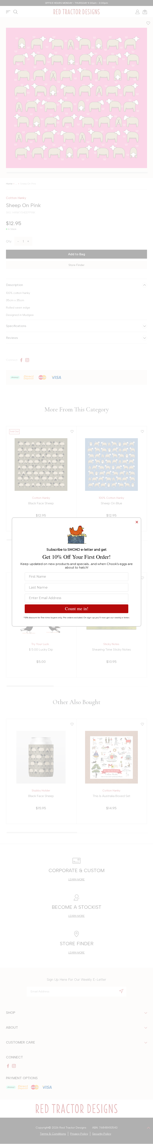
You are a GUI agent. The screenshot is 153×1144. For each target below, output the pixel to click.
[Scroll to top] (148, 1128)
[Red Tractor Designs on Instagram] (27, 360)
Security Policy (101, 1133)
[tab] (77, 172)
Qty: (9, 241)
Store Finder (76, 265)
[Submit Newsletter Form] (121, 991)
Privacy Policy (79, 1133)
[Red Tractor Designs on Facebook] (21, 360)
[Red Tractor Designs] (76, 11)
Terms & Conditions (53, 1133)
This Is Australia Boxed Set (111, 796)
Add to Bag (76, 254)
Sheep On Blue (111, 503)
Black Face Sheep (41, 503)
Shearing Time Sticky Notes (111, 649)
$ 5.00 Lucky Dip (41, 649)
